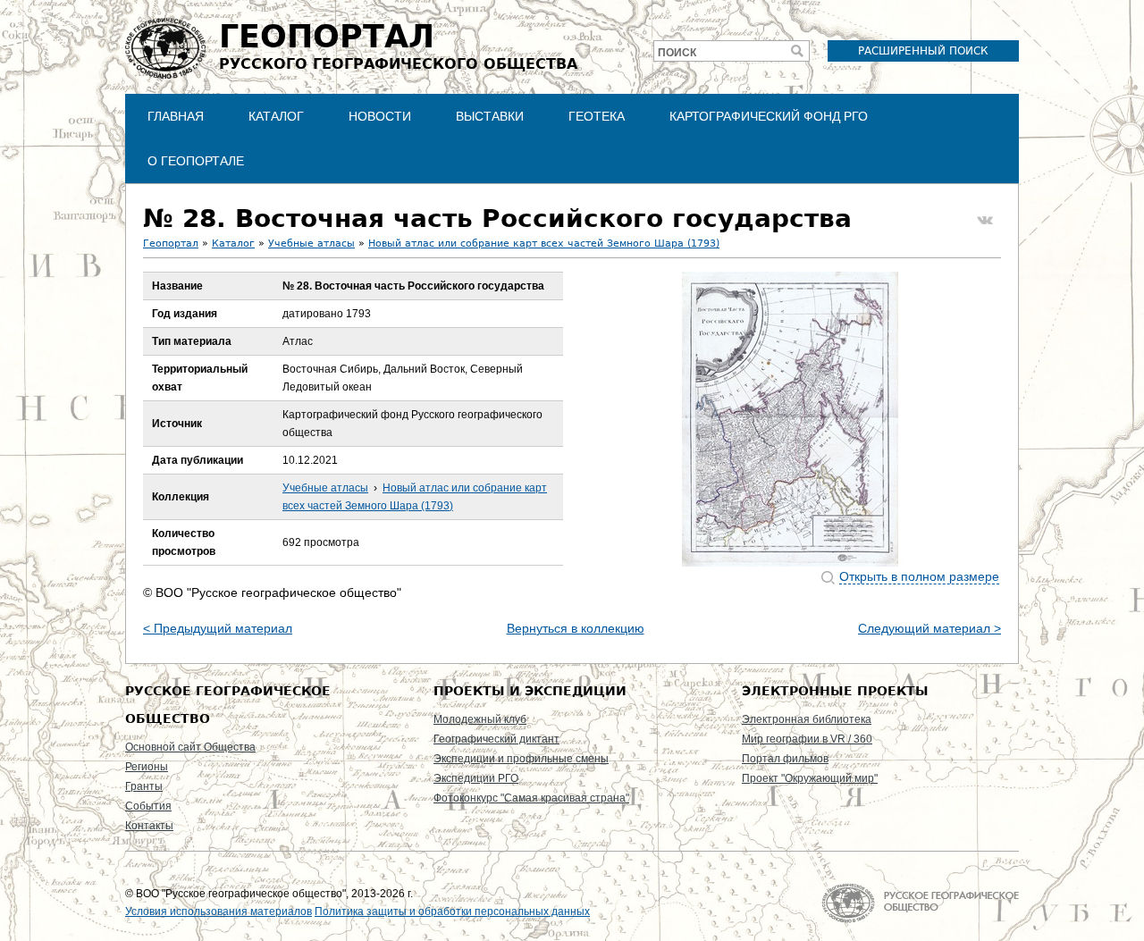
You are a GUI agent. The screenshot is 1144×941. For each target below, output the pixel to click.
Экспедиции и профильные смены (521, 758)
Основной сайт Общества (190, 747)
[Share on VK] (985, 221)
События (148, 806)
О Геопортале (195, 161)
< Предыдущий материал (217, 628)
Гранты (144, 786)
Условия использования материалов (218, 911)
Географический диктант (496, 739)
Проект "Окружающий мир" (810, 778)
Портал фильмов (785, 758)
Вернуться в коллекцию (575, 628)
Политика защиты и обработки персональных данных (452, 911)
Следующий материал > (929, 628)
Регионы (146, 766)
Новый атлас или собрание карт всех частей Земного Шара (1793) (543, 243)
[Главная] (165, 48)
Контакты (149, 825)
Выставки (490, 116)
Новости (380, 116)
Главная (175, 116)
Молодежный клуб (479, 719)
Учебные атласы (311, 243)
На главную (920, 903)
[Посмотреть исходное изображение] (790, 419)
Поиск (677, 52)
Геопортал (170, 243)
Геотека (596, 116)
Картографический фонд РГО (768, 116)
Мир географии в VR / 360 (807, 739)
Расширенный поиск (923, 51)
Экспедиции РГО (475, 778)
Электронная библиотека (806, 719)
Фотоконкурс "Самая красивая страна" (531, 798)
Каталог (276, 116)
